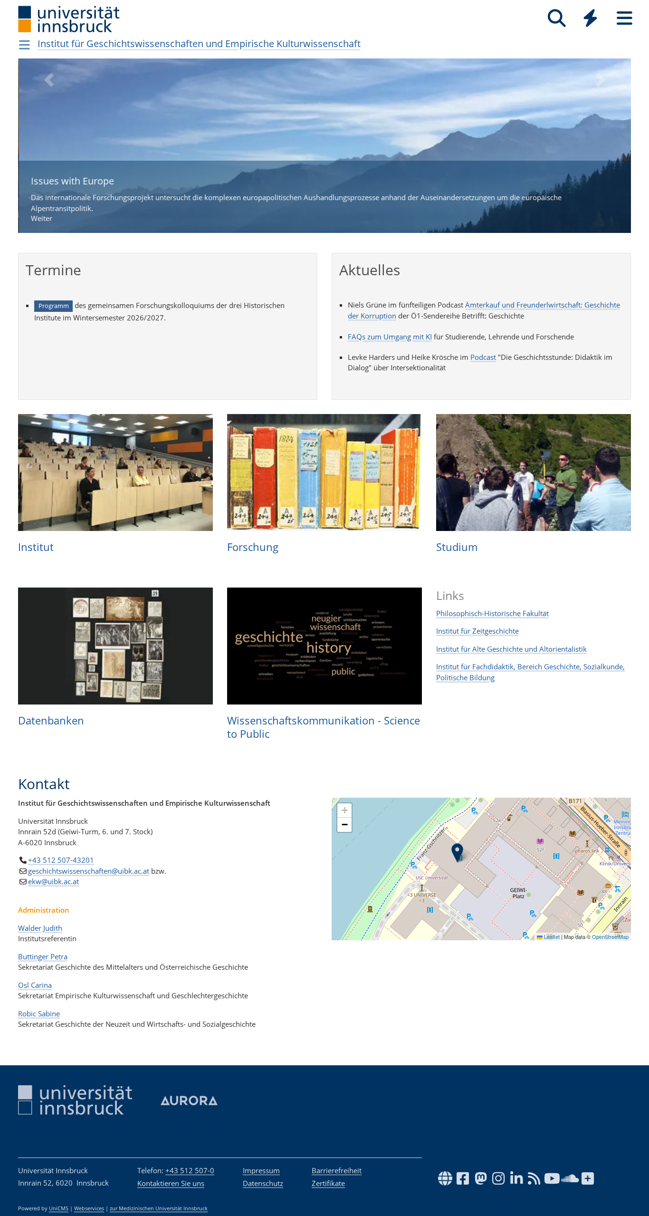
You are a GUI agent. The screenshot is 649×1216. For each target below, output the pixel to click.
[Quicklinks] (590, 18)
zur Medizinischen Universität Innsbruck (159, 1208)
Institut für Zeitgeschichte (477, 631)
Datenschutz (263, 1183)
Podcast (483, 357)
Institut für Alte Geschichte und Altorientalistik (511, 649)
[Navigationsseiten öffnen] (24, 44)
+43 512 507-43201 (61, 860)
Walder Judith (40, 928)
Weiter (295, 198)
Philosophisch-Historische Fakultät (492, 613)
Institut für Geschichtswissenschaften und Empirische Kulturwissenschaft (199, 43)
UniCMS (58, 1208)
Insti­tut (36, 547)
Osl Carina (35, 985)
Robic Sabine (39, 1013)
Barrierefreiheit (337, 1170)
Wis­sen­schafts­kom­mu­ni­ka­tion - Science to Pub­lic (323, 727)
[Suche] (556, 18)
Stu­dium (456, 547)
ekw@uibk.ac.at (53, 881)
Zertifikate (328, 1183)
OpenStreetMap (610, 936)
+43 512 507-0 (189, 1170)
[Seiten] (624, 18)
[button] (48, 153)
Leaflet (551, 936)
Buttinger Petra (42, 956)
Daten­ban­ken (51, 720)
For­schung (252, 547)
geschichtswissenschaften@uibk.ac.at (88, 871)
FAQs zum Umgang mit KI (390, 336)
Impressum (261, 1170)
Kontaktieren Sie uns (170, 1183)
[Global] (590, 19)
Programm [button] (53, 305)
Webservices (89, 1208)
